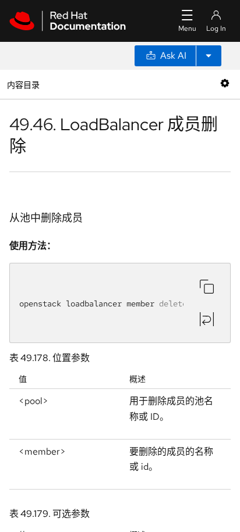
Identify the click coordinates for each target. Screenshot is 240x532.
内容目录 (23, 84)
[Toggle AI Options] (208, 55)
